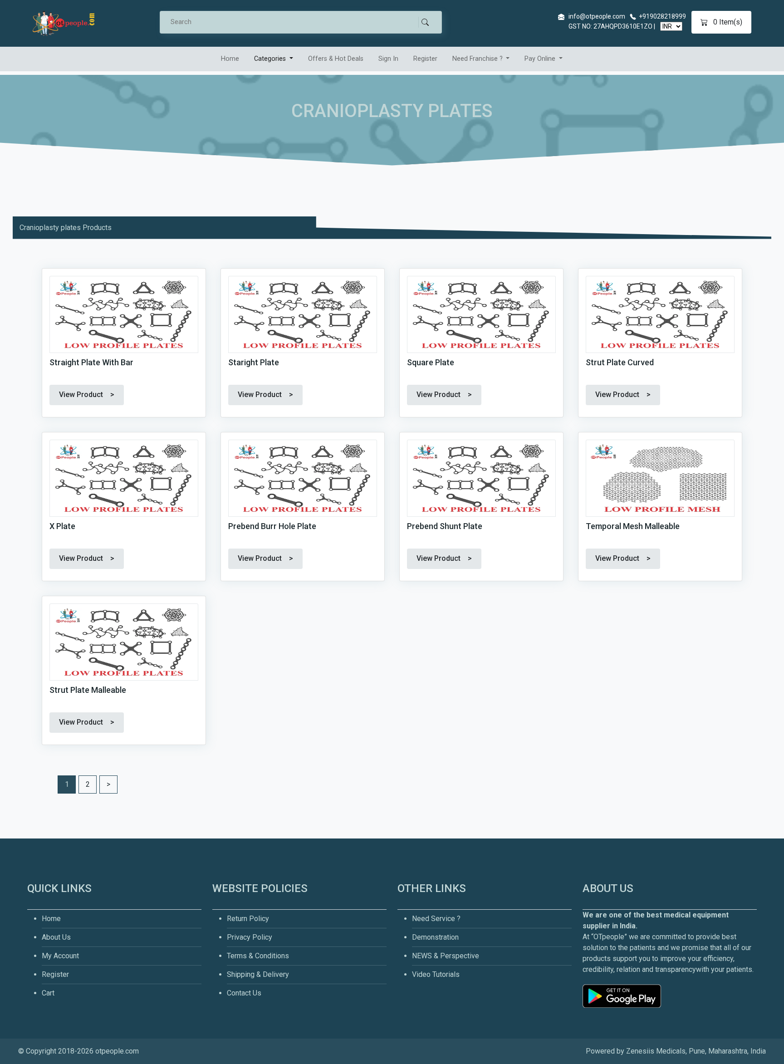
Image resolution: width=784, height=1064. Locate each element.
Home (230, 59)
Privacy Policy (249, 937)
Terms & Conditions (258, 955)
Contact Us (244, 993)
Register (425, 59)
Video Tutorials (436, 974)
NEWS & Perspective (445, 955)
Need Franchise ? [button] (478, 59)
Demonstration (435, 937)
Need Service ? (436, 918)
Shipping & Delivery (258, 974)
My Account (60, 955)
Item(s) (727, 22)
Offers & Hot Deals (335, 59)
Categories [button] (271, 59)
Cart (48, 993)
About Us (56, 937)
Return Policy (248, 918)
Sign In (388, 59)
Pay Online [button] (540, 59)
